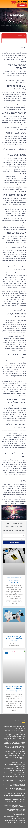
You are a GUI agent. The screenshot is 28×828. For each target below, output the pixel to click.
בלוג (21, 25)
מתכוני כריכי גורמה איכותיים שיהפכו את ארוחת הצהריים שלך (14, 773)
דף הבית (25, 25)
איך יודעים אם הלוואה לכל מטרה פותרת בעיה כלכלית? (14, 638)
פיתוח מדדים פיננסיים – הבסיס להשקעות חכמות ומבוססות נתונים (15, 792)
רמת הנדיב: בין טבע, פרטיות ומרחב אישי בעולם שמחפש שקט (15, 761)
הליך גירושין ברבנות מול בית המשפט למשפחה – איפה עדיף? (14, 806)
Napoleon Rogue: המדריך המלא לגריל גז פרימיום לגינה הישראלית (14, 785)
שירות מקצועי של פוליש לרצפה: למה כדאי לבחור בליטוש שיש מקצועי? (14, 821)
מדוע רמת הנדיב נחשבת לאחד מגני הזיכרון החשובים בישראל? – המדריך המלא (15, 801)
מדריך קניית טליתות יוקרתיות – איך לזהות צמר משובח (15, 765)
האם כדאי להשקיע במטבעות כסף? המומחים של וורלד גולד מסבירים (15, 810)
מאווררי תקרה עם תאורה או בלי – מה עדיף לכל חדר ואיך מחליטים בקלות (14, 739)
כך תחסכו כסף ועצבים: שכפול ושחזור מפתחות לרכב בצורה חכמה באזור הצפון (14, 743)
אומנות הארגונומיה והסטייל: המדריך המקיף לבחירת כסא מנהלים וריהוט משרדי (15, 747)
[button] (6, 2)
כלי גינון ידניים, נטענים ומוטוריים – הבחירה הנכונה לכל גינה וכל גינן (14, 689)
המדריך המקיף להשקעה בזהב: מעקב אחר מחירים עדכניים (14, 813)
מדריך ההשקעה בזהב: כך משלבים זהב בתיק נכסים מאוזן (14, 580)
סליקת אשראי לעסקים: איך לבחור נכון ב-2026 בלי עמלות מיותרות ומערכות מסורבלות (14, 757)
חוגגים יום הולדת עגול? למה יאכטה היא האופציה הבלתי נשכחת (14, 817)
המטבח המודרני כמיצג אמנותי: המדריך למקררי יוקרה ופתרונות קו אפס (14, 752)
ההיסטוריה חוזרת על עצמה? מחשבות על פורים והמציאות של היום (14, 769)
